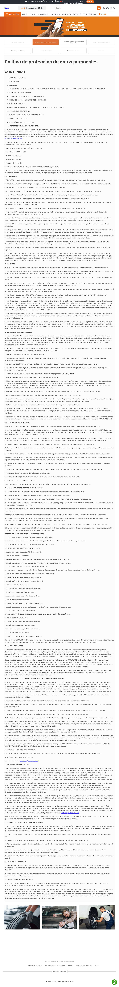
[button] (104, 8)
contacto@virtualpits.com (14, 138)
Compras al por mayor (46, 50)
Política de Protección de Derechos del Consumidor (73, 42)
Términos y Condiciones (17, 50)
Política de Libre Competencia (101, 42)
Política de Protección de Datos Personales (45, 42)
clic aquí (81, 1)
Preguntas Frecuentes (18, 42)
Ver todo (89, 1)
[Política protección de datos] (59, 27)
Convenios (101, 50)
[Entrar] (108, 8)
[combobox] (78, 8)
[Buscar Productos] (99, 8)
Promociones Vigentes (73, 50)
